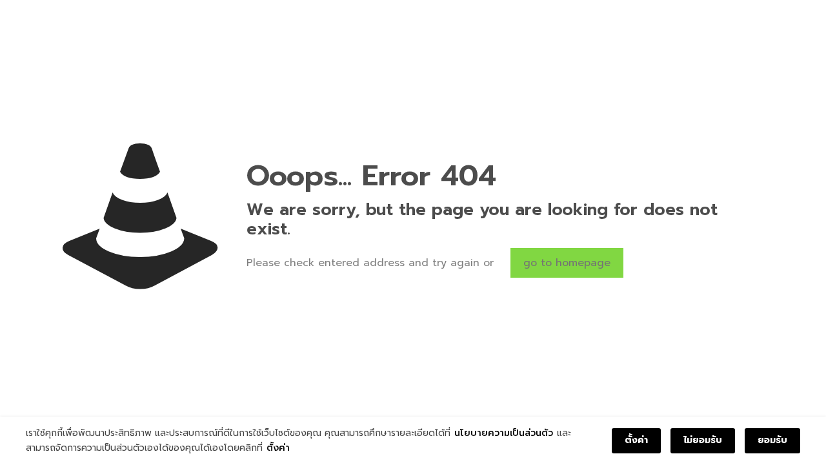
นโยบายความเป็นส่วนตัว (503, 433)
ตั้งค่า (278, 448)
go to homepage (566, 263)
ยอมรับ (772, 440)
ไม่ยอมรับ (702, 440)
